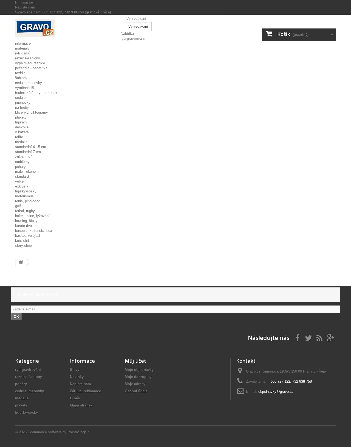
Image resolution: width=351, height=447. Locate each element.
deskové (22, 127)
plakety (21, 117)
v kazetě (22, 132)
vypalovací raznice (30, 63)
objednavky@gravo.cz (276, 392)
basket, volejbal (27, 235)
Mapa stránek (81, 405)
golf (18, 206)
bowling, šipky (26, 221)
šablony (21, 78)
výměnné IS (24, 88)
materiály (22, 48)
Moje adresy (135, 384)
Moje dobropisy (138, 377)
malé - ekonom (27, 171)
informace (23, 43)
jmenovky (22, 102)
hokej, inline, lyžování (32, 216)
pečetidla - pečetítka (31, 68)
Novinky (77, 377)
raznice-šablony (27, 58)
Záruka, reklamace (85, 391)
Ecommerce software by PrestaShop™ (59, 432)
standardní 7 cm (28, 152)
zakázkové (23, 157)
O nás (75, 398)
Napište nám (25, 7)
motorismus (24, 196)
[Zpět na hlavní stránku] (21, 262)
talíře (19, 137)
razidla (20, 73)
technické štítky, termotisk (36, 93)
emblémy (22, 162)
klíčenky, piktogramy (31, 112)
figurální (21, 122)
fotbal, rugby (25, 211)
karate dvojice (26, 226)
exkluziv (21, 186)
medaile (21, 142)
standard (22, 176)
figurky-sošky (25, 191)
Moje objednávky (139, 370)
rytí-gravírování (133, 38)
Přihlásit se (24, 2)
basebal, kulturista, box (33, 231)
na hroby (22, 107)
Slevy (74, 370)
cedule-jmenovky (28, 83)
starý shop (23, 245)
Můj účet (135, 360)
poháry (20, 167)
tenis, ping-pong (27, 201)
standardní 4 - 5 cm (30, 147)
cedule (20, 98)
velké (19, 181)
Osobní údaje (136, 391)
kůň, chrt (22, 240)
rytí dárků (22, 53)
